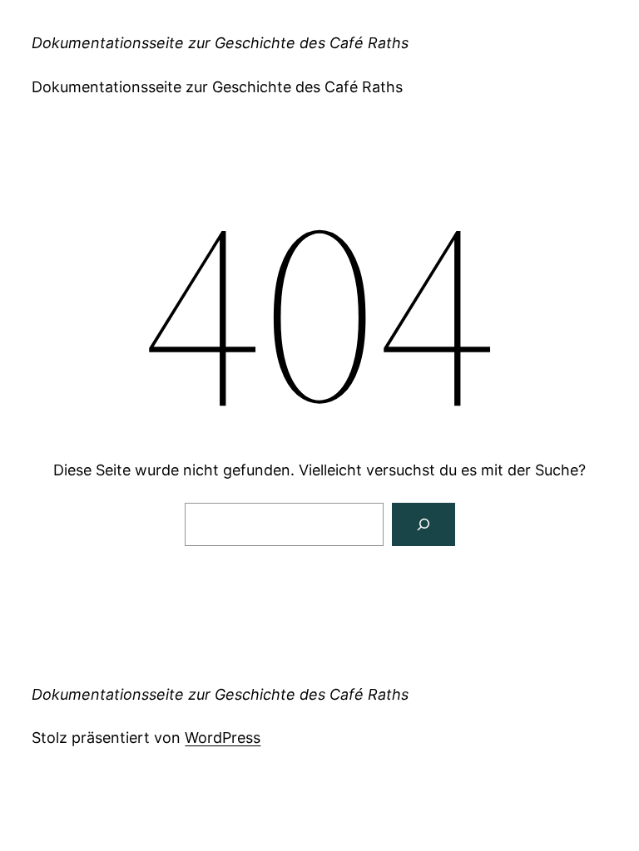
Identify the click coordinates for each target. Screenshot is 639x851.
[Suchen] (423, 524)
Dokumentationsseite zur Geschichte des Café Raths (220, 43)
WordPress (222, 737)
